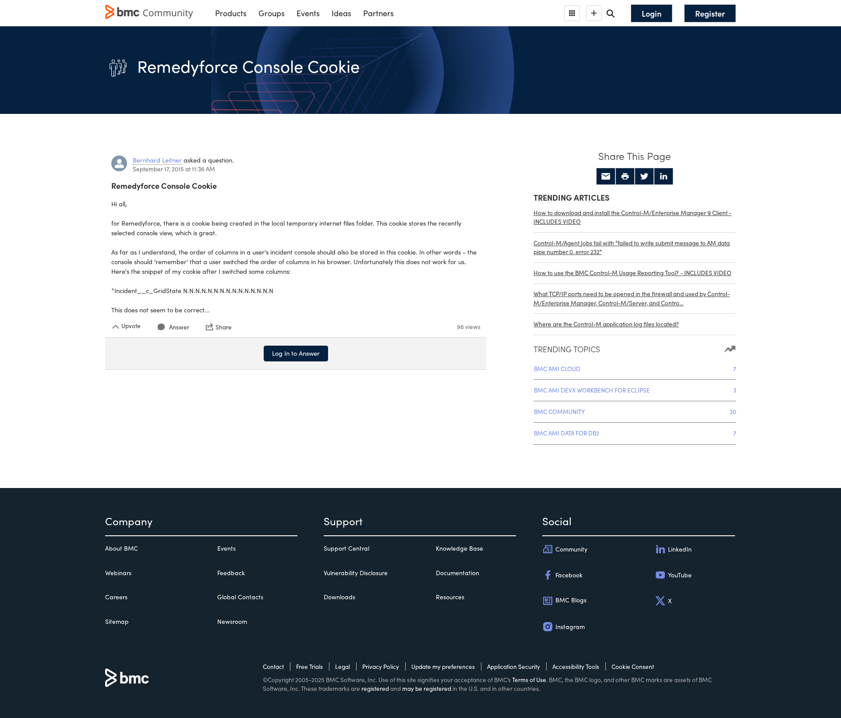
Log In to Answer (296, 353)
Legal (342, 666)
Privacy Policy (380, 666)
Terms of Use (529, 680)
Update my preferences (443, 666)
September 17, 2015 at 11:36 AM (174, 169)
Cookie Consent (632, 666)
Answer (179, 327)
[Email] (606, 176)
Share (224, 327)
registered (375, 688)
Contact (273, 666)
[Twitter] (644, 176)
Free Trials (309, 666)
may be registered (426, 688)
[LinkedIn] (663, 176)
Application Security (513, 666)
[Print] (625, 176)
